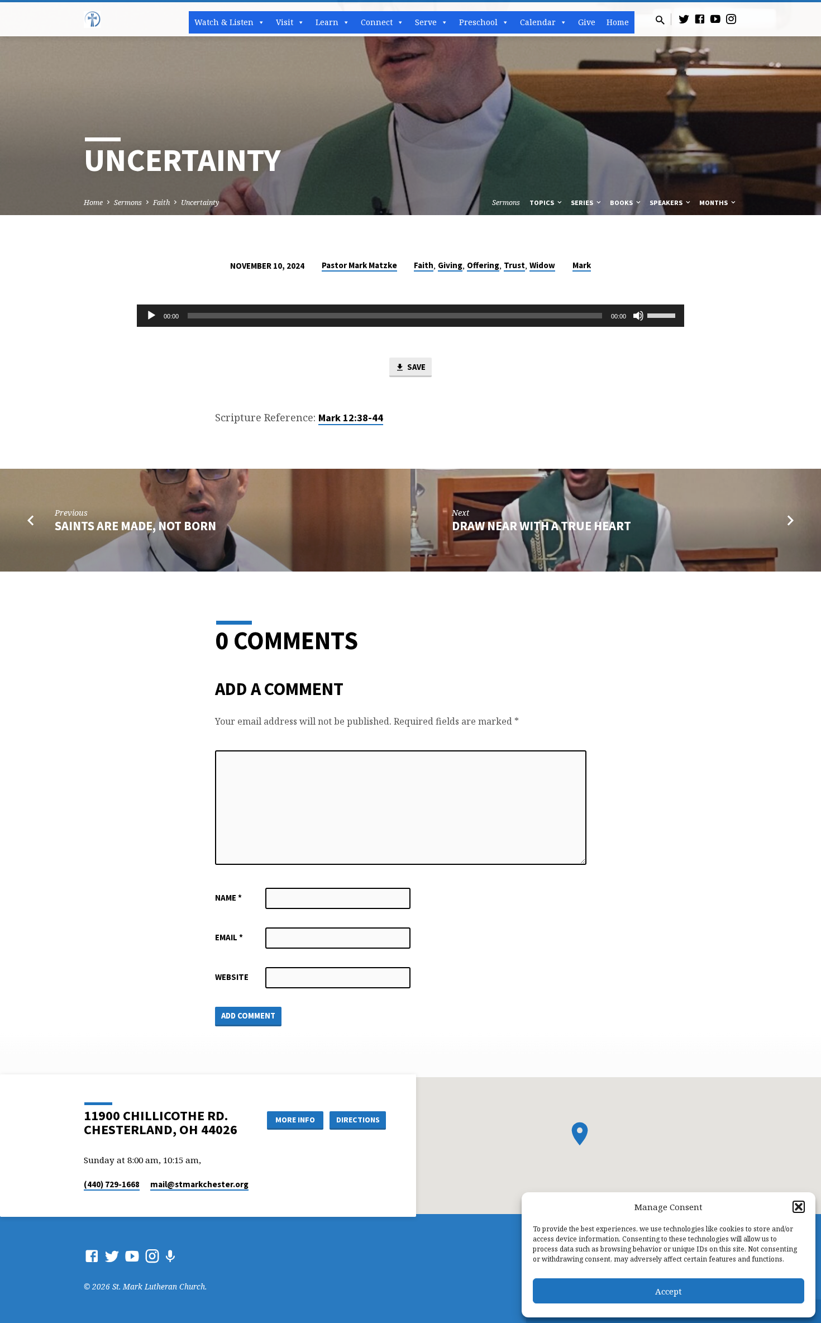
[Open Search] (660, 20)
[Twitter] (684, 19)
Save (415, 366)
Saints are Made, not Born (135, 526)
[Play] (151, 315)
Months (714, 202)
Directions (358, 1120)
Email (229, 937)
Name (228, 897)
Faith (161, 202)
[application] (410, 315)
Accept (668, 1291)
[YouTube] (715, 19)
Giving (450, 265)
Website (232, 977)
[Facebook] (700, 19)
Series (583, 202)
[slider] (663, 314)
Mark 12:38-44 (350, 417)
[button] (798, 1206)
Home (618, 22)
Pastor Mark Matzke (359, 265)
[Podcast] (170, 1256)
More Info (295, 1120)
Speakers (667, 202)
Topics (542, 202)
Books (622, 202)
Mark (581, 265)
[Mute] (638, 315)
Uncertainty (200, 202)
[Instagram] (731, 19)
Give (586, 22)
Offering (483, 265)
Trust (514, 265)
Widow (542, 265)
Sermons (128, 202)
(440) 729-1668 (112, 1184)
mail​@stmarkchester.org (199, 1184)
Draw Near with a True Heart (541, 526)
